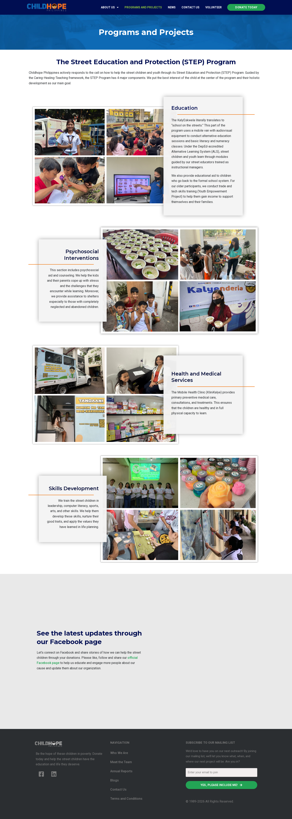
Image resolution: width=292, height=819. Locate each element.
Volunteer (213, 7)
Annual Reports (121, 771)
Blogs (114, 780)
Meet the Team (121, 762)
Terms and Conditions (126, 799)
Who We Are (119, 753)
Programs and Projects (143, 7)
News (172, 7)
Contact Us (190, 7)
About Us (108, 7)
